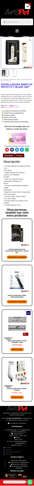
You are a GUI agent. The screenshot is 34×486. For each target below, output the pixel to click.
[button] (30, 40)
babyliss (6, 107)
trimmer (17, 107)
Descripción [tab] (9, 155)
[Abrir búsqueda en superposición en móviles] (17, 22)
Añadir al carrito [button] (17, 349)
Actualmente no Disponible (17, 257)
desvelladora (11, 107)
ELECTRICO (6, 79)
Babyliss (18, 79)
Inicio (2, 79)
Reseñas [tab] (19, 155)
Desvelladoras (13, 79)
